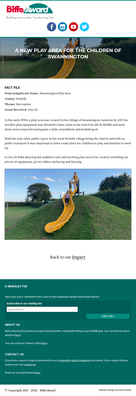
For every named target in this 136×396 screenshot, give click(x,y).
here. (38, 372)
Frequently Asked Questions (74, 360)
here (18, 335)
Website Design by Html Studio (115, 390)
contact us (30, 364)
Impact (78, 257)
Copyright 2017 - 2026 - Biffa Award (31, 390)
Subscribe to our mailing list (24, 303)
